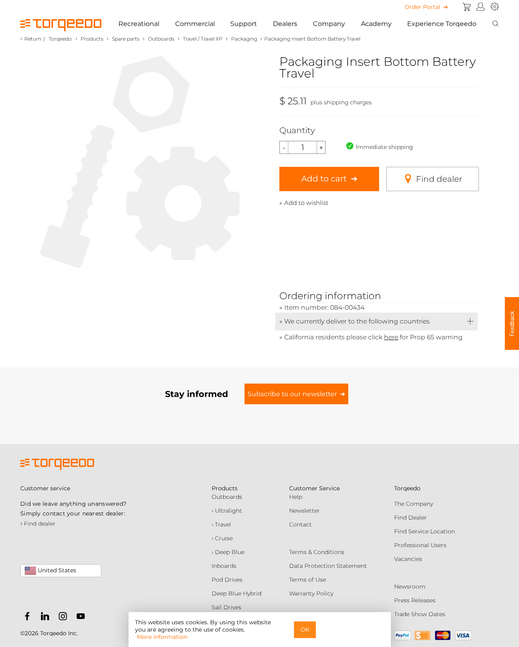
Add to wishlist (306, 203)
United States (56, 570)
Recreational (138, 24)
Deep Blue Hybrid (237, 593)
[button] (512, 323)
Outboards (227, 496)
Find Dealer (410, 517)
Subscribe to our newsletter (292, 394)
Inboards (224, 565)
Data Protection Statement (328, 565)
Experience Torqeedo (441, 24)
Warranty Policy (311, 593)
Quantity (297, 130)
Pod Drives (227, 579)
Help (295, 496)
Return (32, 39)
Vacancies (408, 559)
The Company (413, 503)
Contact (300, 524)
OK (304, 629)
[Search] (495, 24)
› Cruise (222, 538)
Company (329, 24)
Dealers (285, 24)
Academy (376, 24)
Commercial (195, 24)
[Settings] (495, 6)
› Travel (221, 524)
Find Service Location (424, 531)
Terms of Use (307, 579)
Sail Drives (226, 607)
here (391, 337)
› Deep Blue (228, 552)
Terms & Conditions (316, 552)
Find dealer (439, 179)
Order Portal (422, 7)
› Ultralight (227, 510)
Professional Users (420, 545)
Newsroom (409, 586)
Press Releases (414, 600)
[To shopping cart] (467, 7)
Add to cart (324, 178)
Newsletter (304, 510)
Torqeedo (60, 39)
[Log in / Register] (480, 6)
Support (243, 24)
